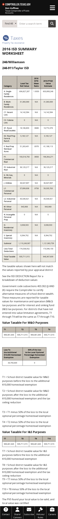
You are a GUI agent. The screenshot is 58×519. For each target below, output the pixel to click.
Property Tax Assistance (13, 42)
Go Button (52, 23)
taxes (16, 38)
